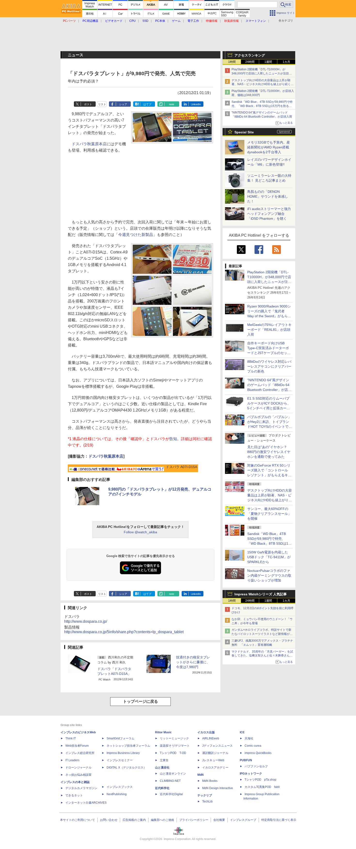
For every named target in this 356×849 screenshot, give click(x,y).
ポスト (88, 104)
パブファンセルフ (256, 766)
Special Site (244, 132)
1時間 (232, 62)
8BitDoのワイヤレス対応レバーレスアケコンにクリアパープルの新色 (269, 366)
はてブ (147, 104)
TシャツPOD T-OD (173, 753)
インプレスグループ (243, 820)
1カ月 (286, 62)
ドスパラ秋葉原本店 (89, 144)
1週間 (268, 62)
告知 (173, 439)
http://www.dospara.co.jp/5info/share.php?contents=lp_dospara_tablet (124, 632)
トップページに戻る (140, 701)
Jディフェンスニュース (217, 745)
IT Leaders (72, 760)
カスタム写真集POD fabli (262, 787)
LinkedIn (196, 104)
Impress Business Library (123, 753)
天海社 (249, 738)
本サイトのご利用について (77, 820)
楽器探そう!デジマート (175, 745)
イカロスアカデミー (215, 767)
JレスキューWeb (213, 760)
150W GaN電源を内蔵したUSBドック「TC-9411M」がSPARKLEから (269, 557)
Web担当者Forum (77, 745)
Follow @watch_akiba (140, 532)
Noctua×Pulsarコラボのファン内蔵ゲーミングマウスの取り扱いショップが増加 (269, 575)
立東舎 (164, 760)
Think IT (70, 738)
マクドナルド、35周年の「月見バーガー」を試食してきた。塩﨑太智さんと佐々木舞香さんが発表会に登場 (262, 656)
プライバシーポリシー (193, 820)
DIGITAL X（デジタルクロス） (126, 767)
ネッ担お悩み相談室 (78, 774)
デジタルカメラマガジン (81, 788)
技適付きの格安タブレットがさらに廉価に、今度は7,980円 (193, 662)
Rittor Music (163, 732)
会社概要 (219, 820)
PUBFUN (246, 760)
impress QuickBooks (258, 753)
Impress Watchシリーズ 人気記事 (260, 594)
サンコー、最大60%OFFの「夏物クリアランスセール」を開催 (269, 513)
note (171, 104)
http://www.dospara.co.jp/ (85, 621)
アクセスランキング (249, 55)
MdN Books (209, 781)
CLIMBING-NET (170, 781)
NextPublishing (117, 794)
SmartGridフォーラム (120, 738)
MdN (200, 774)
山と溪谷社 (162, 767)
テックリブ (204, 795)
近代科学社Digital (171, 794)
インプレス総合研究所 (79, 753)
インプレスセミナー (120, 760)
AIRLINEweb (210, 738)
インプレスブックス (120, 787)
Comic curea (253, 745)
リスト (102, 104)
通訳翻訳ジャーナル (215, 753)
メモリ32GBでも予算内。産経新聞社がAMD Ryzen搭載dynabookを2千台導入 (268, 147)
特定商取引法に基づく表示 (278, 820)
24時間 (250, 62)
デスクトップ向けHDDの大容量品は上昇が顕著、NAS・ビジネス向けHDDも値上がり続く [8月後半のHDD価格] (263, 84)
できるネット (74, 795)
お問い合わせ (108, 820)
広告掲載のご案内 (134, 820)
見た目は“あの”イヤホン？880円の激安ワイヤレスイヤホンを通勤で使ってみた (268, 452)
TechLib (207, 801)
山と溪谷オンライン (173, 773)
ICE (242, 732)
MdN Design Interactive (217, 788)
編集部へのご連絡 (162, 820)
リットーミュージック (174, 738)
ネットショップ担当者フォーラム (128, 745)
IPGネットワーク (251, 773)
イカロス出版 (206, 732)
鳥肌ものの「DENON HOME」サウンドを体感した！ (267, 196)
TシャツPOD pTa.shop (260, 779)
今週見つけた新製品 (135, 235)
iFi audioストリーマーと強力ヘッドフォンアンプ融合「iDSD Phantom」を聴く (269, 213)
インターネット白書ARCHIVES (86, 802)
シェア (123, 104)
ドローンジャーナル (78, 767)
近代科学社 (162, 788)
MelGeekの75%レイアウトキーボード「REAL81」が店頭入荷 (269, 329)
